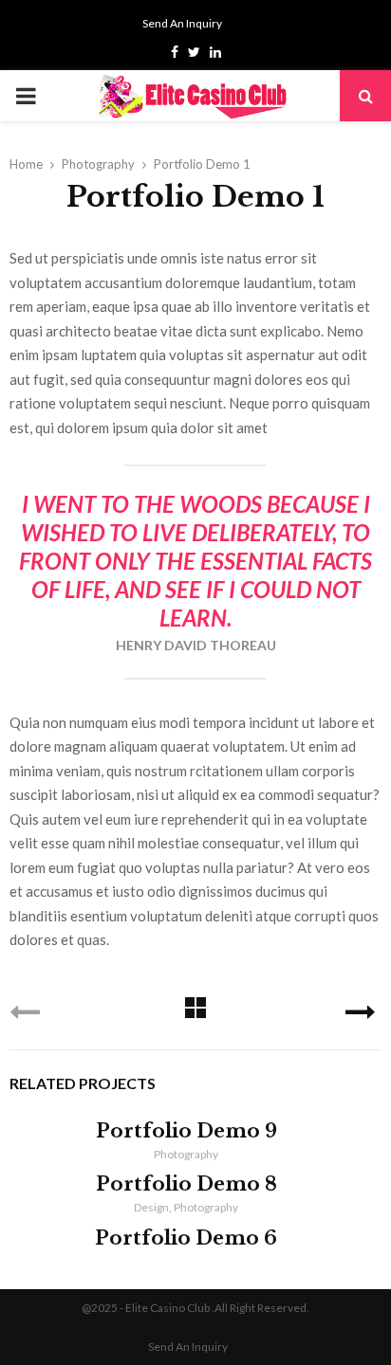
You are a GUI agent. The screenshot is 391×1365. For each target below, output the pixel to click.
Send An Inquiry (182, 23)
